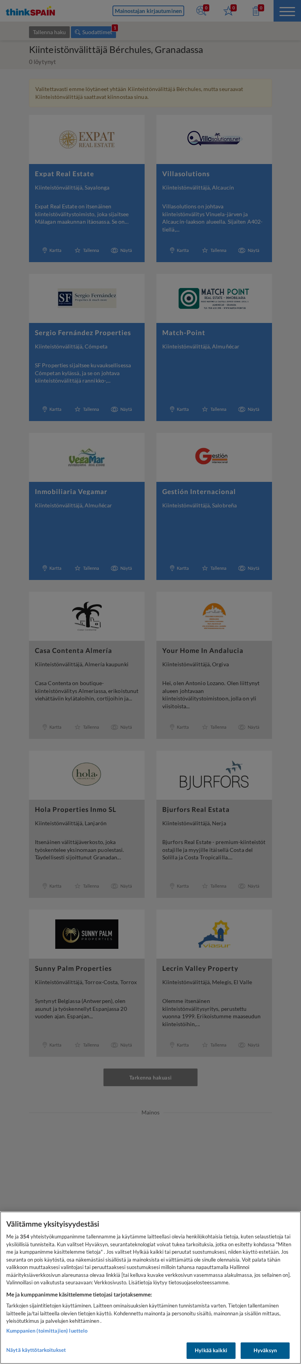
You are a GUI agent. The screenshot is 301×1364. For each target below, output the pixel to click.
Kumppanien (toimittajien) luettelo (46, 1331)
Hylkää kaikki (211, 1350)
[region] (150, 1287)
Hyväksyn (265, 1350)
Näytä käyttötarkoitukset (36, 1350)
